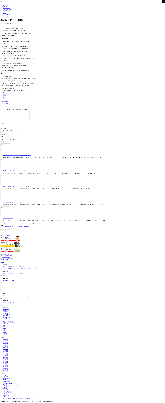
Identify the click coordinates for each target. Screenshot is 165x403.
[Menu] (163, 1)
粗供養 (4, 332)
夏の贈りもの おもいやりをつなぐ (12, 280)
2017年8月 (5, 366)
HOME (4, 396)
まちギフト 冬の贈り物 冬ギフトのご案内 (13, 273)
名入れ (4, 325)
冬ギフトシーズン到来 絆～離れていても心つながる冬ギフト (17, 296)
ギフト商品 (5, 315)
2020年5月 (5, 347)
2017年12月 (5, 361)
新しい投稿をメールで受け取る (9, 139)
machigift (6, 103)
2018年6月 (5, 353)
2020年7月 (5, 346)
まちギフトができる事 (8, 321)
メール (2, 123)
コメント (3, 118)
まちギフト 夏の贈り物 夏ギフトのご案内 (13, 266)
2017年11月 (5, 362)
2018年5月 (5, 354)
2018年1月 (5, 359)
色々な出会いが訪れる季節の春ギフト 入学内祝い (15, 170)
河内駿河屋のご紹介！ (8, 218)
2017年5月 (5, 370)
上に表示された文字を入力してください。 (10, 130)
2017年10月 (5, 363)
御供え (4, 326)
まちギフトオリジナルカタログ (10, 385)
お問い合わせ (6, 393)
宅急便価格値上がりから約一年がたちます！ (13, 202)
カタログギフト (6, 5)
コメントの (6, 378)
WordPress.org (6, 379)
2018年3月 (5, 357)
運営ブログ (5, 384)
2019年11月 (5, 350)
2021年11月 (5, 340)
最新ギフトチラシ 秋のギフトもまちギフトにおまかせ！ (16, 186)
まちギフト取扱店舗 (7, 383)
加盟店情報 (5, 324)
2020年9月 (5, 345)
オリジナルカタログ (7, 4)
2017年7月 (5, 368)
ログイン (5, 375)
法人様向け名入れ (7, 10)
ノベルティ (5, 318)
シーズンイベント (7, 317)
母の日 (4, 329)
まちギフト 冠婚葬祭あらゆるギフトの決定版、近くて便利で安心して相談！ (19, 398)
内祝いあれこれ (6, 8)
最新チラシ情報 (6, 381)
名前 (2, 121)
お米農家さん (6, 313)
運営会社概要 (6, 395)
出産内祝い (5, 6)
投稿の (5, 376)
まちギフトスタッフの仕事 (9, 322)
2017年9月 (5, 365)
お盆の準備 (5, 311)
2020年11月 (5, 343)
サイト (2, 125)
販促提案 (5, 334)
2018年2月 (5, 358)
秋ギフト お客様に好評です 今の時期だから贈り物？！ (16, 302)
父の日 (4, 330)
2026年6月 (5, 339)
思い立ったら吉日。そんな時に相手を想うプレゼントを (16, 226)
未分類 (4, 328)
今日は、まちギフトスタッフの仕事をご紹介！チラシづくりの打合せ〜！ (20, 223)
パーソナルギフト (7, 319)
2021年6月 (5, 342)
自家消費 (5, 333)
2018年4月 (5, 355)
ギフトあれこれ (4, 101)
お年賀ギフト (6, 309)
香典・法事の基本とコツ (8, 9)
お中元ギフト (6, 307)
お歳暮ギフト (6, 310)
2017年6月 (5, 369)
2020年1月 (5, 349)
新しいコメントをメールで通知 (9, 136)
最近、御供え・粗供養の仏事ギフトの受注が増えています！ (17, 155)
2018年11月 (5, 351)
